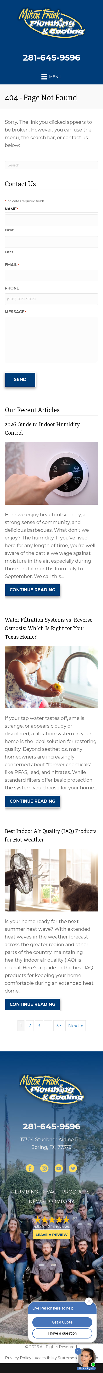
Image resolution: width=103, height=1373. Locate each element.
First (9, 230)
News (36, 1201)
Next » (75, 1025)
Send (20, 379)
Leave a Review (52, 1234)
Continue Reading (35, 590)
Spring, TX (43, 1147)
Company (61, 1201)
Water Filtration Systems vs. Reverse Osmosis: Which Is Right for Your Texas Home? (48, 628)
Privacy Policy (18, 1358)
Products (75, 1192)
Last (9, 251)
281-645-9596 (51, 57)
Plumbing (24, 1192)
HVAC (50, 1192)
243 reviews (58, 1226)
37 (59, 1025)
